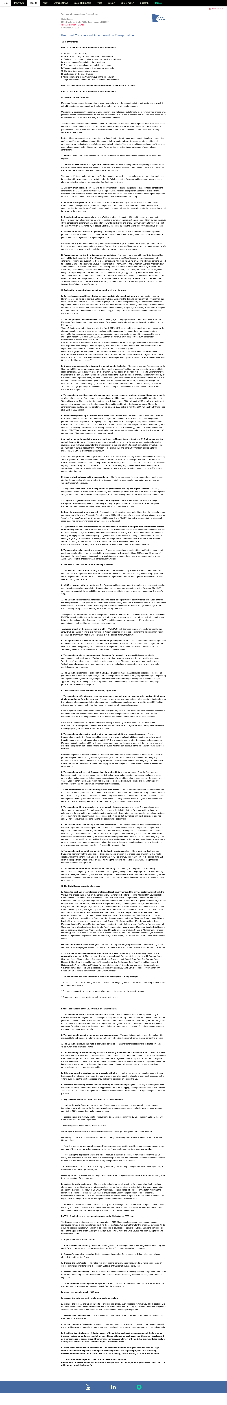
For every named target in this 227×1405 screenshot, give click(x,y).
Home (6, 3)
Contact (111, 3)
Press (99, 3)
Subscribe (145, 3)
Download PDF (217, 9)
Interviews (19, 3)
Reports (33, 3)
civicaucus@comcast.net (72, 25)
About (45, 3)
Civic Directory (127, 3)
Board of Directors (82, 3)
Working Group (61, 3)
